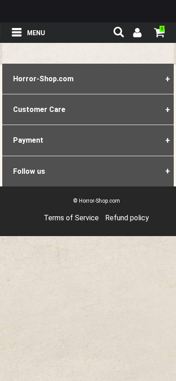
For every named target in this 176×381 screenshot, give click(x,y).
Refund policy (127, 218)
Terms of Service (71, 218)
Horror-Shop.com (88, 11)
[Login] (136, 34)
